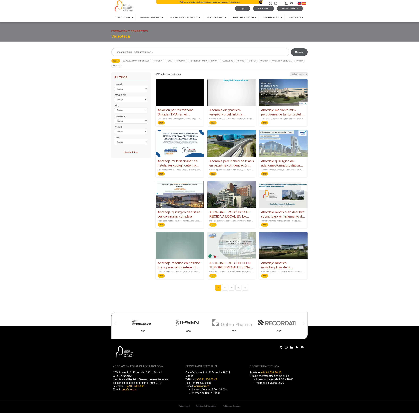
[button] (115, 323)
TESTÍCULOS (227, 61)
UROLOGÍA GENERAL (282, 61)
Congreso (120, 116)
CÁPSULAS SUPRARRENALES (136, 61)
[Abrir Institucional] (132, 17)
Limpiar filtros (131, 152)
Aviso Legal (184, 406)
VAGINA (299, 61)
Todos (115, 61)
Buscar (299, 52)
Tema (117, 138)
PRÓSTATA (180, 61)
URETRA (264, 61)
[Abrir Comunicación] (281, 17)
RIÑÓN (214, 61)
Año (117, 106)
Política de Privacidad (206, 406)
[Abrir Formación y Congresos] (199, 17)
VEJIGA (116, 66)
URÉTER (252, 61)
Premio (119, 127)
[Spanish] (304, 3)
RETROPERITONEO (198, 61)
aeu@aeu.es (129, 389)
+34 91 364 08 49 (134, 386)
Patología (120, 95)
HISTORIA (158, 61)
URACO (240, 61)
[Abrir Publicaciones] (225, 17)
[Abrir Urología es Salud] (255, 17)
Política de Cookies (232, 406)
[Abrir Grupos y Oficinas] (162, 17)
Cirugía (119, 84)
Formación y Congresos (129, 31)
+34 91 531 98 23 (271, 372)
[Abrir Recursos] (302, 17)
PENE (169, 61)
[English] (300, 3)
